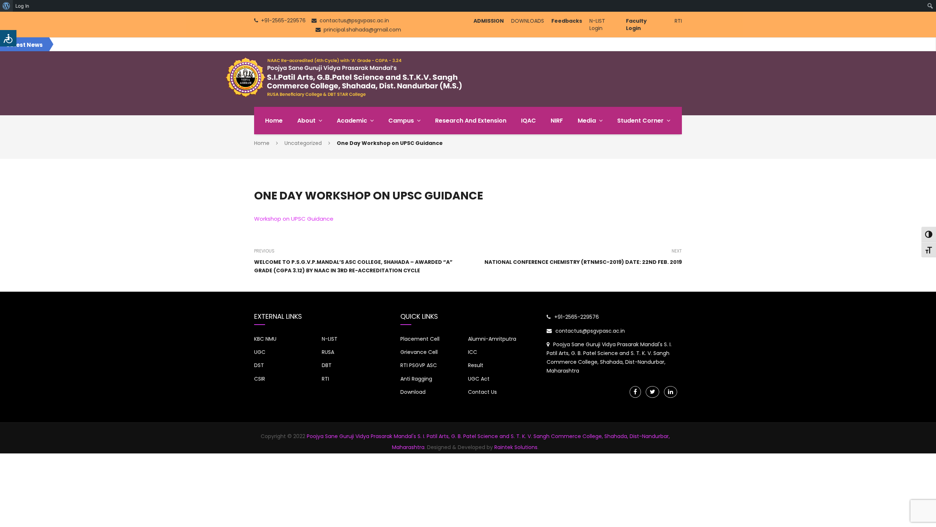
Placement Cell (419, 339)
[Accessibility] (8, 38)
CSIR (259, 378)
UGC (259, 352)
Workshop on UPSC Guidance (293, 219)
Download (413, 392)
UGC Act (479, 378)
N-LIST (329, 339)
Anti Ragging (416, 378)
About (306, 120)
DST (259, 365)
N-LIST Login (597, 24)
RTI (678, 21)
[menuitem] (6, 6)
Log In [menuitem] (22, 6)
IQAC (528, 120)
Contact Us (482, 392)
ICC (472, 352)
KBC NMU (265, 339)
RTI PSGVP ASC (418, 365)
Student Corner (640, 120)
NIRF (557, 120)
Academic (352, 120)
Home (274, 120)
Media (587, 120)
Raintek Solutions (515, 447)
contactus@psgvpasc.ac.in (590, 330)
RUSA (328, 352)
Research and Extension (470, 120)
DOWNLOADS (527, 21)
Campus (401, 120)
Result (475, 365)
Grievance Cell (419, 352)
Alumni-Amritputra (492, 339)
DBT (327, 365)
